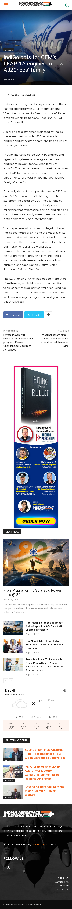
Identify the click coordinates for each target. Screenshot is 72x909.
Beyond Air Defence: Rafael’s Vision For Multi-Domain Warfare (44, 791)
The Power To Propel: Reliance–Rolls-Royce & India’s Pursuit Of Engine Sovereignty (44, 626)
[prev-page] (5, 680)
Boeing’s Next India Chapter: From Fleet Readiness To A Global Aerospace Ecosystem (45, 754)
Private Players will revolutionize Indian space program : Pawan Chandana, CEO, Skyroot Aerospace (18, 342)
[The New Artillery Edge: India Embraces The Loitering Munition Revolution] (13, 646)
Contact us (40, 844)
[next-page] (11, 680)
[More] (48, 314)
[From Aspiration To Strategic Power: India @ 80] (36, 562)
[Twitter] (8, 867)
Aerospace (9, 50)
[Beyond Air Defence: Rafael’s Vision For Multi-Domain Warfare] (13, 792)
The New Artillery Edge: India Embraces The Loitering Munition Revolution (45, 644)
